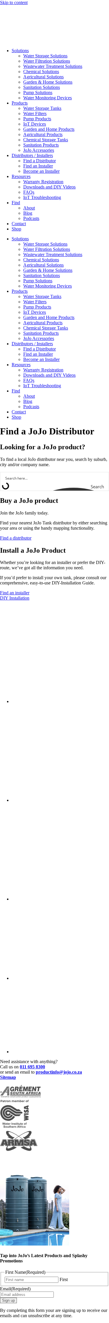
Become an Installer (41, 171)
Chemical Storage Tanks (45, 139)
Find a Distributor (39, 160)
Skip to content (14, 2)
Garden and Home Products (48, 129)
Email (15, 1288)
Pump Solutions (37, 92)
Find (16, 202)
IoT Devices (34, 123)
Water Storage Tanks (42, 108)
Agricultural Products (42, 134)
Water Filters (35, 113)
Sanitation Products (41, 144)
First (64, 1279)
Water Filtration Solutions (46, 61)
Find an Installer (38, 165)
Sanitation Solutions (41, 87)
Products (20, 103)
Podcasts (31, 218)
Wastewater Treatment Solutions (52, 66)
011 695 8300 (32, 1066)
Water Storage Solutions (45, 55)
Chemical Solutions (41, 71)
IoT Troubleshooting (42, 197)
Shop (16, 228)
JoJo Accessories (38, 150)
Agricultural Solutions (43, 76)
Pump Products (37, 118)
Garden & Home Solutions (47, 82)
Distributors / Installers (32, 155)
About (29, 207)
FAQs (28, 192)
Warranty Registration (43, 181)
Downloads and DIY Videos (49, 186)
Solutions (20, 50)
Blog (27, 213)
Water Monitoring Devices (47, 97)
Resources (21, 176)
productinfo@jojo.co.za (59, 1072)
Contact (19, 223)
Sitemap (8, 1077)
